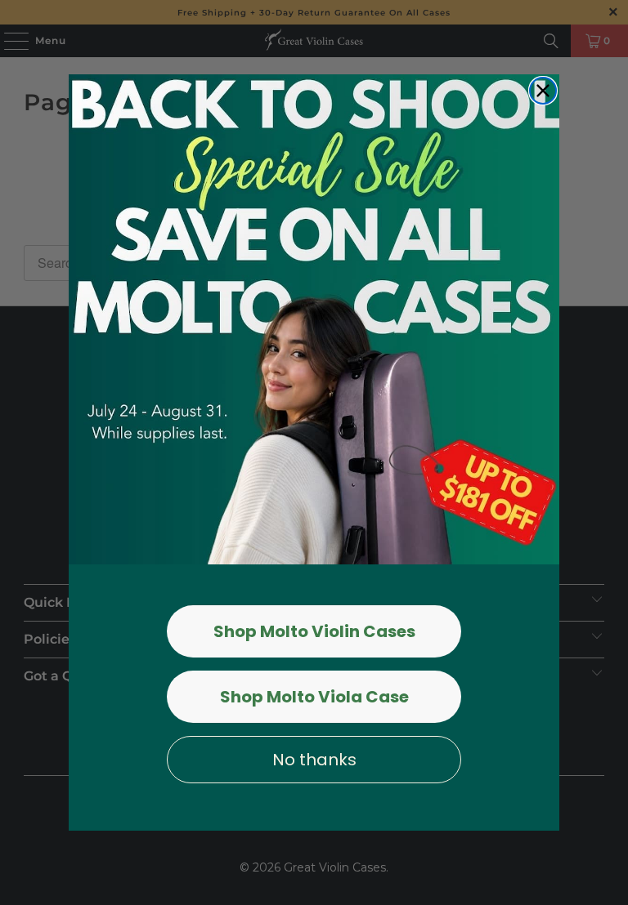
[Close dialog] (543, 91)
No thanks (314, 759)
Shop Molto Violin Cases (314, 631)
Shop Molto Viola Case (314, 696)
